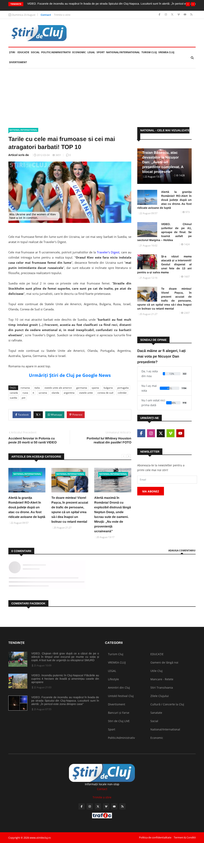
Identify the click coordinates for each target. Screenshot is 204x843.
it (33, 392)
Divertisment (18, 62)
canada (14, 392)
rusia (25, 392)
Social (35, 52)
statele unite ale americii (58, 387)
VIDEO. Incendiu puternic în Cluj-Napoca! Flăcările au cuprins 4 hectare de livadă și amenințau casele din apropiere (65, 679)
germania (81, 387)
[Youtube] (185, 15)
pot (23, 397)
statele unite (86, 392)
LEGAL (91, 52)
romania (25, 387)
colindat (122, 392)
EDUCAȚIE (24, 52)
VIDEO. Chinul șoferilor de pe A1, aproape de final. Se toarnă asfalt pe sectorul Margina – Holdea (164, 232)
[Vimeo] (179, 15)
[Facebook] (160, 15)
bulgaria (108, 387)
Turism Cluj (149, 52)
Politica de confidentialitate (155, 837)
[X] (172, 15)
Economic (79, 52)
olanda (55, 392)
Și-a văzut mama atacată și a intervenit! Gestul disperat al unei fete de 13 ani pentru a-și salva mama (164, 264)
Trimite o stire (62, 15)
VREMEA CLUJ (166, 52)
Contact (46, 15)
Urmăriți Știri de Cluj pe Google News (70, 375)
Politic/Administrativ (56, 52)
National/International (123, 52)
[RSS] (191, 15)
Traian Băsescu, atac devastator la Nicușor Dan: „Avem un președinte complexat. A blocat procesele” (162, 162)
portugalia (123, 387)
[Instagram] (166, 15)
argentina (69, 392)
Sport (101, 52)
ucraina (43, 392)
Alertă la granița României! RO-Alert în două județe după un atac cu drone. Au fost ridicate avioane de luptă (26, 507)
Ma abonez (150, 491)
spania (95, 387)
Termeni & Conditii (185, 837)
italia (37, 387)
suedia (13, 397)
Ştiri (12, 52)
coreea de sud (105, 392)
